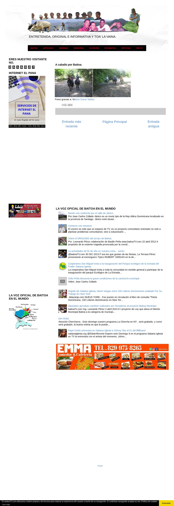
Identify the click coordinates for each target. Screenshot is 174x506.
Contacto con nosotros (80, 225)
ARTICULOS (48, 48)
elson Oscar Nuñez (84, 99)
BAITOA (34, 48)
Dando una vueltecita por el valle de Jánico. (91, 213)
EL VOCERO (94, 48)
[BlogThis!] (65, 105)
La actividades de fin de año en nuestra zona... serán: (96, 251)
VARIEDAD (63, 48)
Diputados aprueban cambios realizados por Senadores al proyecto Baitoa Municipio (112, 306)
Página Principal (115, 122)
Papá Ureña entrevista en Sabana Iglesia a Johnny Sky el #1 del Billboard (106, 330)
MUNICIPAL (79, 48)
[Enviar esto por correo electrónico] (63, 105)
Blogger (100, 466)
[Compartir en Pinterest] (71, 105)
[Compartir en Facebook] (69, 105)
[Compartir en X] (67, 105)
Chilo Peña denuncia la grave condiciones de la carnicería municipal (103, 278)
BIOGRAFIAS (110, 48)
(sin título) (63, 318)
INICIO (139, 48)
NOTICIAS (126, 48)
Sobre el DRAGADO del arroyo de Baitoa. (90, 238)
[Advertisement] (73, 167)
